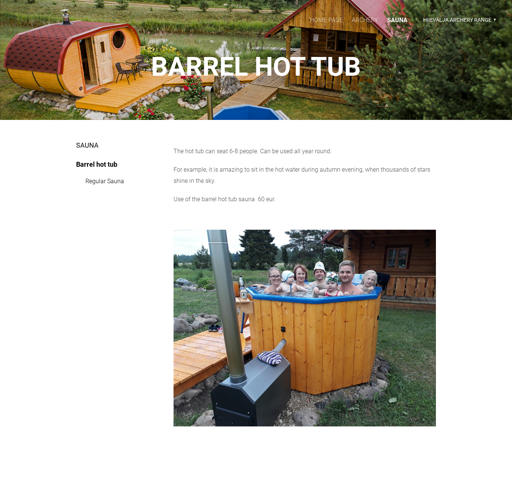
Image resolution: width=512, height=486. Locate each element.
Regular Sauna (104, 181)
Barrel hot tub (96, 164)
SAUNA (397, 20)
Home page (326, 20)
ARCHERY (365, 20)
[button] (458, 20)
